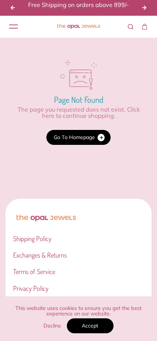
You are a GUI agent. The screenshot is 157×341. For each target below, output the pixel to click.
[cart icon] (145, 27)
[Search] (131, 27)
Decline (52, 325)
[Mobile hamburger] (13, 27)
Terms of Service (34, 271)
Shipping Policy (32, 238)
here (48, 115)
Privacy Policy (31, 288)
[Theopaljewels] (78, 26)
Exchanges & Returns (40, 255)
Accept (90, 325)
